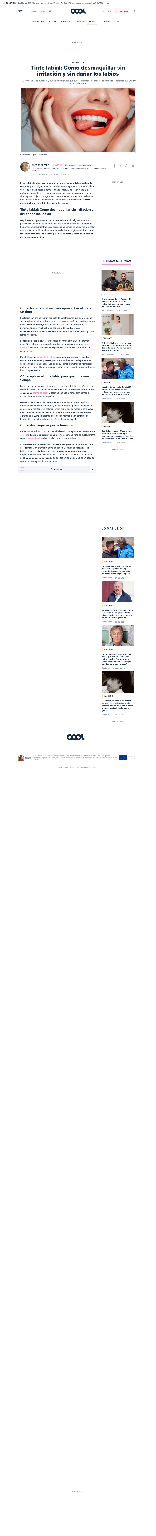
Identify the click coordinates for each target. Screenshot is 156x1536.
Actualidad (38, 21)
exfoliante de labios (46, 357)
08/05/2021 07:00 (38, 174)
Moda (92, 21)
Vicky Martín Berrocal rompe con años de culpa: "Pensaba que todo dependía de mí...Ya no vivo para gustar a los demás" (117, 347)
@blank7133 (57, 165)
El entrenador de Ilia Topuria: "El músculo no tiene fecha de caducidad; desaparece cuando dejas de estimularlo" (116, 303)
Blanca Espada (40, 165)
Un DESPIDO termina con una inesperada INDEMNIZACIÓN (82, 3)
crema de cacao (41, 393)
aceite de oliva (35, 438)
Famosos (80, 21)
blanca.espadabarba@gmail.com (78, 165)
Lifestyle (119, 21)
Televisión (104, 21)
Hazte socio (123, 11)
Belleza (52, 21)
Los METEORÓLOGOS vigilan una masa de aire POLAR (38, 3)
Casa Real (66, 21)
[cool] (78, 11)
